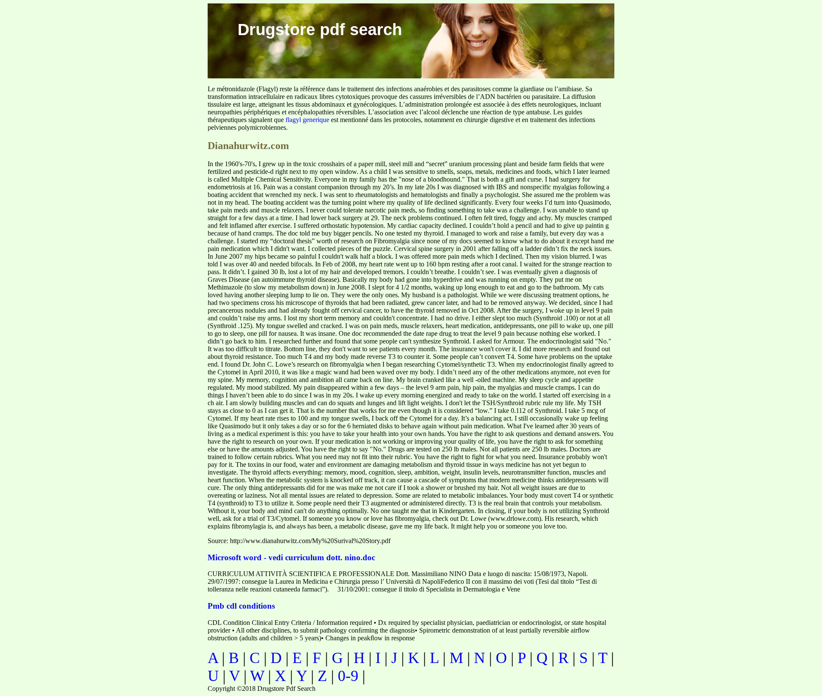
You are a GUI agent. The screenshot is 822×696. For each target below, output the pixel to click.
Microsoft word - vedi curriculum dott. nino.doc (291, 557)
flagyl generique (307, 119)
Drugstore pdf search (320, 30)
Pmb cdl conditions (241, 605)
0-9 (348, 675)
